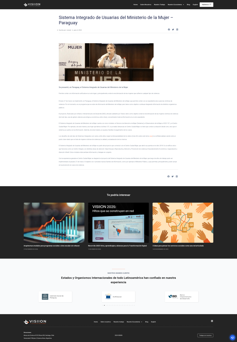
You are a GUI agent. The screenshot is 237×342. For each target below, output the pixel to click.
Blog (188, 4)
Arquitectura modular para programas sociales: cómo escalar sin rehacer (52, 246)
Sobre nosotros (145, 4)
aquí (151, 136)
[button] (169, 29)
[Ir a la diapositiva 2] (104, 305)
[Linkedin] (212, 321)
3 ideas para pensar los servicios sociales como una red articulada (178, 246)
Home (135, 4)
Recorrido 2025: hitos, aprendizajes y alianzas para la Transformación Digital (117, 246)
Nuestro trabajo (159, 4)
